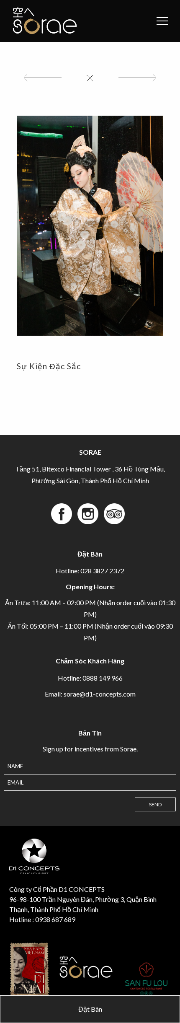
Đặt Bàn (90, 1009)
